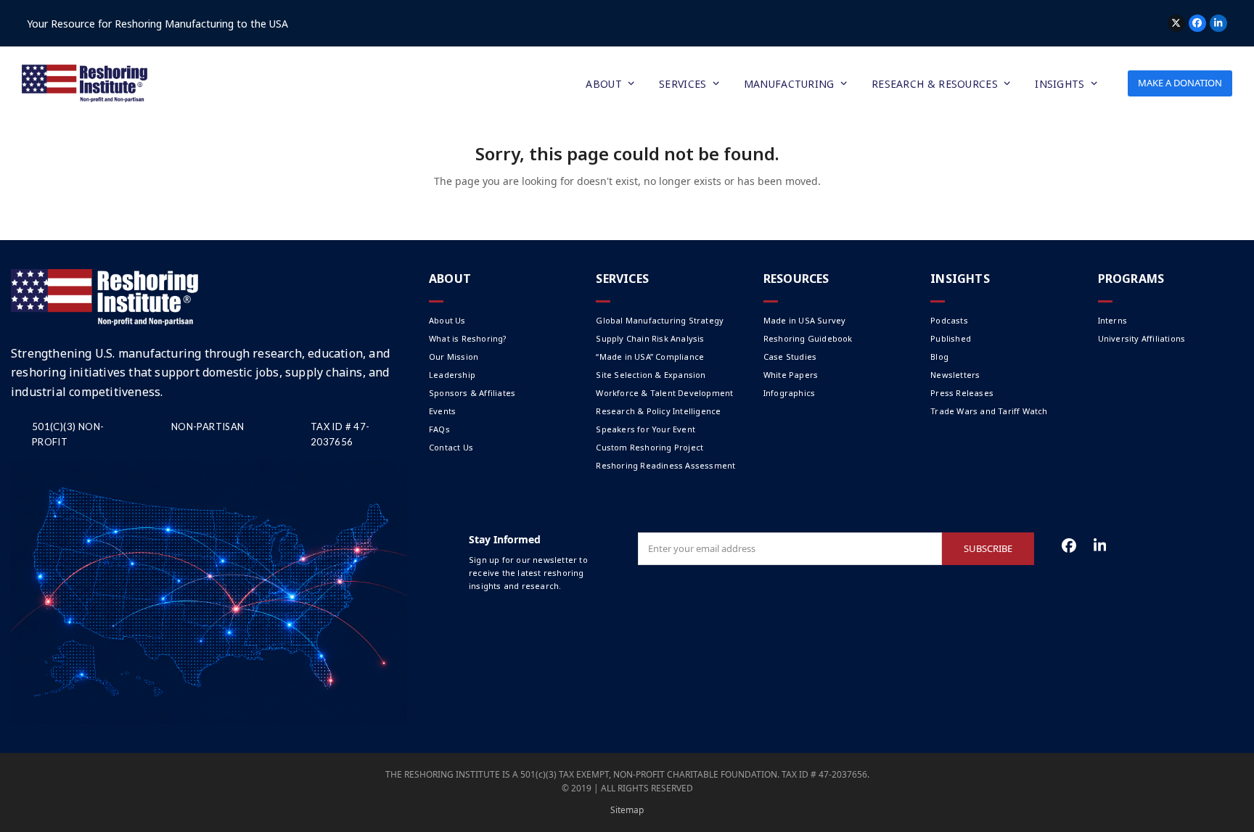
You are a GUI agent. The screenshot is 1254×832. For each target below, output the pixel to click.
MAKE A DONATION (1180, 82)
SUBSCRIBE (988, 548)
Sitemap (627, 810)
